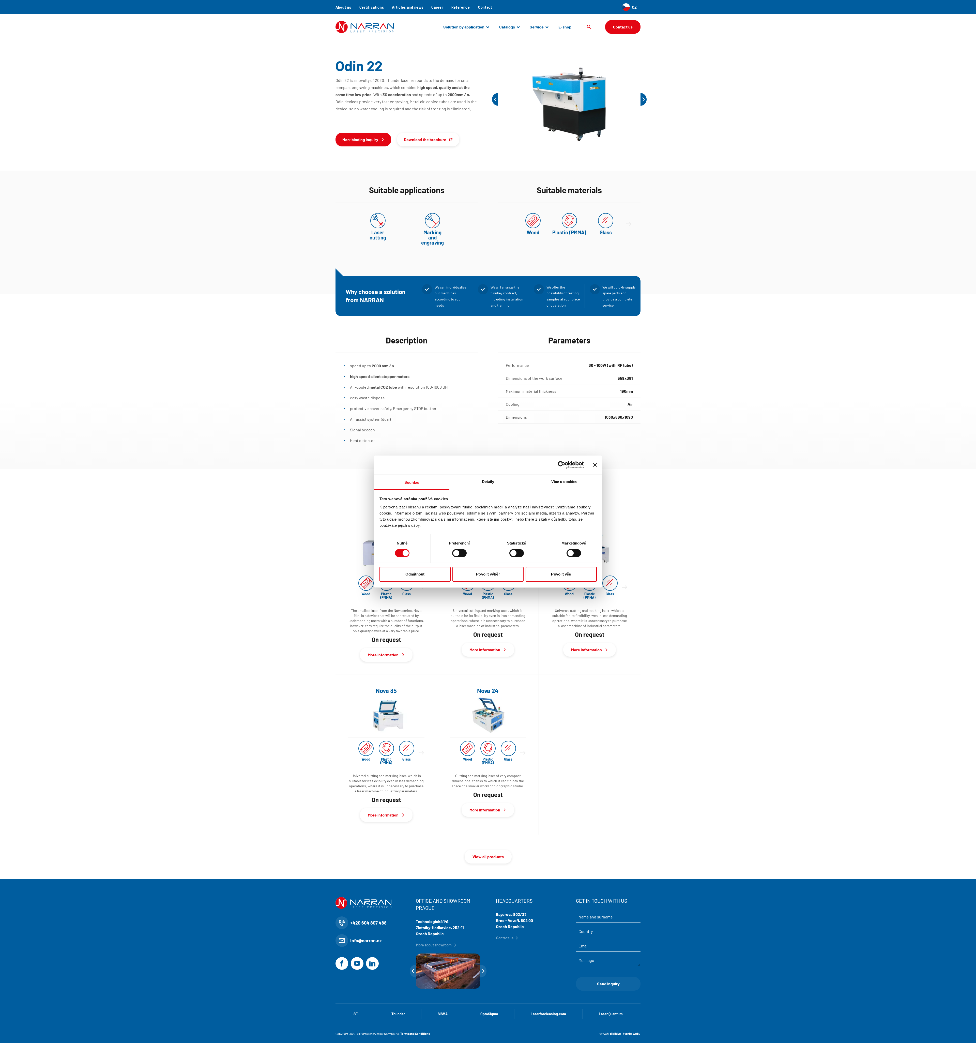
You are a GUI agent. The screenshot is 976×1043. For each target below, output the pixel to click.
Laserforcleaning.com (548, 1014)
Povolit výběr (488, 574)
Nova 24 (488, 690)
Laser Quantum (611, 1014)
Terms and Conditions (415, 1033)
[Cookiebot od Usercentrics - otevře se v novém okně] (561, 465)
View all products (488, 856)
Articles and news (407, 7)
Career (437, 7)
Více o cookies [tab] (564, 481)
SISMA (443, 1014)
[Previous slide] (495, 99)
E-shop (564, 26)
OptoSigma (489, 1014)
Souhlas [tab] (411, 482)
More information (383, 654)
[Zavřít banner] (595, 465)
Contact (485, 7)
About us (343, 7)
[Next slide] (629, 224)
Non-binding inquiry (360, 139)
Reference (460, 7)
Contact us (623, 26)
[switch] (459, 553)
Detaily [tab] (488, 481)
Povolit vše (561, 574)
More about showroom (434, 945)
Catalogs (507, 26)
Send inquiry (608, 983)
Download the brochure (425, 139)
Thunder (398, 1014)
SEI (356, 1014)
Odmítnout (415, 574)
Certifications (371, 7)
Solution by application (463, 26)
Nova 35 (386, 690)
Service (537, 26)
